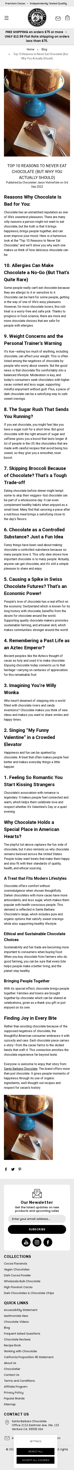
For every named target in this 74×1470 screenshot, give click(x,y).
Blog (7, 1328)
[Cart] (67, 18)
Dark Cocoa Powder (17, 1275)
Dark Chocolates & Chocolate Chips (29, 1293)
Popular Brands (14, 1398)
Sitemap (10, 1404)
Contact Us (11, 1375)
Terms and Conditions (19, 1381)
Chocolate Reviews (17, 1339)
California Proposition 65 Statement (28, 1357)
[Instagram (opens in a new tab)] (37, 1242)
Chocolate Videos (16, 1322)
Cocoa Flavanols (15, 1264)
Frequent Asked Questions (22, 1334)
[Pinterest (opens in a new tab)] (20, 1169)
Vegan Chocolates (17, 1269)
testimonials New (16, 1316)
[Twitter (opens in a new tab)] (13, 1169)
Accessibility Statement (20, 1310)
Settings (35, 1441)
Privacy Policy (13, 1392)
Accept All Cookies (35, 1460)
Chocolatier (12, 1369)
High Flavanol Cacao (18, 1287)
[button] (5, 17)
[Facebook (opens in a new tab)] (6, 1169)
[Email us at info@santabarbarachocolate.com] (58, 18)
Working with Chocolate (20, 1351)
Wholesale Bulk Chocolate (22, 1281)
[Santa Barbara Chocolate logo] (37, 17)
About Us (10, 1363)
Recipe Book (12, 1345)
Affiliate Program (15, 1387)
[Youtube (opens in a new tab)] (26, 1242)
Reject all (35, 1451)
